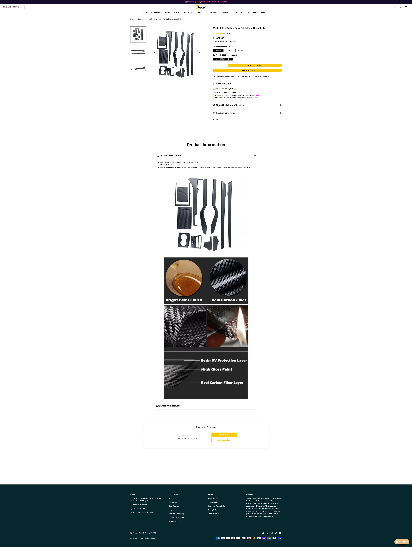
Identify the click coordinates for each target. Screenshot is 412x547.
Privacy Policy (213, 510)
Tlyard (138, 538)
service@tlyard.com (140, 505)
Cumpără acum (247, 70)
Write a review (224, 435)
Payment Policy (213, 502)
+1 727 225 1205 (139, 508)
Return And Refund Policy (217, 506)
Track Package (174, 506)
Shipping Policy (213, 498)
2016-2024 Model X (223, 59)
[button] (218, 33)
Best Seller (141, 19)
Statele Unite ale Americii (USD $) (145, 533)
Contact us (173, 502)
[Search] (395, 7)
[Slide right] (199, 52)
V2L (223, 95)
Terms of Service (214, 514)
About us (172, 498)
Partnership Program (176, 517)
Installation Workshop (176, 514)
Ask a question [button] (224, 440)
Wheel (217, 95)
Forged (240, 50)
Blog (170, 510)
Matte (229, 50)
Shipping (216, 41)
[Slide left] (154, 52)
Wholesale (172, 521)
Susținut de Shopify (148, 538)
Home (132, 19)
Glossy (218, 50)
